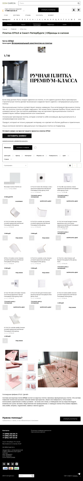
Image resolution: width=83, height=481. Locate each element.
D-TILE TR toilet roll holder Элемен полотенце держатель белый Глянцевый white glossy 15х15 (14, 294)
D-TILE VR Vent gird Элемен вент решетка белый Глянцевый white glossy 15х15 (41, 294)
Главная (4, 29)
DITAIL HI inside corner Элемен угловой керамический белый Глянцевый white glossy (13, 259)
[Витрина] (70, 165)
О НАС (6, 15)
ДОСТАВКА (16, 15)
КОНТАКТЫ (39, 15)
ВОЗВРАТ (51, 15)
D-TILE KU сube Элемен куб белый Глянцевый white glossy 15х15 (67, 259)
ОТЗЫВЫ (28, 15)
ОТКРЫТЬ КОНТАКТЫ (48, 10)
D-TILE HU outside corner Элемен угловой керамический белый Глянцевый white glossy (41, 259)
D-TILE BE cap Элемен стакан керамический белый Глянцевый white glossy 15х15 (67, 188)
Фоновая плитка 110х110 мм (12, 187)
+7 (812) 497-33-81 (9, 438)
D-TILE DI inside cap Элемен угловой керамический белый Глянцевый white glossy (13, 223)
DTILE (11, 41)
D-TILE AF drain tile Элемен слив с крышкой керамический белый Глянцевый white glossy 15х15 (41, 188)
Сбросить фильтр (35, 147)
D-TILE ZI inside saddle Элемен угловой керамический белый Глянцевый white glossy (67, 294)
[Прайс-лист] (79, 165)
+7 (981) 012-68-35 (9, 436)
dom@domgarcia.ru (8, 447)
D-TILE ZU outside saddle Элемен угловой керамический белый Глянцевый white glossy (14, 329)
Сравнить (5, 201)
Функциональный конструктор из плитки (32, 43)
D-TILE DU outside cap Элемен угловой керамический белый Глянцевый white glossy (40, 223)
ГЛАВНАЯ (13, 29)
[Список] (75, 165)
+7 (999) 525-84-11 (9, 434)
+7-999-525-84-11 (11, 11)
